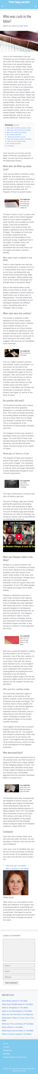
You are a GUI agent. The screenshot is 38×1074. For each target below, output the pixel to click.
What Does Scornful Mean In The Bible (17, 1031)
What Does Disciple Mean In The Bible (17, 1004)
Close (16, 125)
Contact (6, 1047)
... (4, 925)
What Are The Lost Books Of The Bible (17, 1024)
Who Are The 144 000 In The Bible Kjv (17, 1014)
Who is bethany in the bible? (17, 869)
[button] (35, 6)
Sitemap (6, 1054)
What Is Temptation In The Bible (15, 1008)
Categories (7, 1050)
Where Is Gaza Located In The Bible (16, 1034)
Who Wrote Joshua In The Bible (14, 1001)
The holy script (19, 2)
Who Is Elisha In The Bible (12, 1027)
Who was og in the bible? (16, 866)
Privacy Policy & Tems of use (14, 1057)
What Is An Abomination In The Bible (17, 1011)
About (5, 1044)
